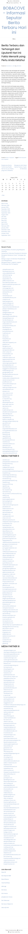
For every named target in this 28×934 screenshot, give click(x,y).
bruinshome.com (8, 733)
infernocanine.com (9, 770)
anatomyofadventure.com (10, 787)
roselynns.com (6, 299)
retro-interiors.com (8, 393)
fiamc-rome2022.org (8, 576)
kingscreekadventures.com (10, 322)
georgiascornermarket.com (10, 544)
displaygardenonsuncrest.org (10, 626)
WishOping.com (7, 327)
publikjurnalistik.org (9, 849)
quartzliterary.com (7, 563)
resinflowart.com (8, 693)
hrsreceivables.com (8, 354)
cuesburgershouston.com (10, 659)
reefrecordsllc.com (8, 712)
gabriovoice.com (8, 691)
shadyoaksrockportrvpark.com (11, 521)
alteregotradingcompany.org (10, 421)
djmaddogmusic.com (9, 779)
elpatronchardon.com (8, 572)
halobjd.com (6, 310)
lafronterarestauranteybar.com (12, 740)
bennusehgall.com (7, 501)
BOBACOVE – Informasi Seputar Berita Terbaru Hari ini (14, 20)
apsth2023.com (7, 445)
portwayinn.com (8, 778)
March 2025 (4, 224)
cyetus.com (5, 408)
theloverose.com (8, 689)
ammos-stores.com (9, 813)
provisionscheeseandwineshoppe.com (13, 471)
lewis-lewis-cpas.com (8, 404)
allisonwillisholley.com (9, 774)
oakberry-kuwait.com (8, 561)
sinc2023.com (6, 465)
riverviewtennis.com (8, 623)
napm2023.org (6, 436)
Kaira (15, 930)
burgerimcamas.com (9, 864)
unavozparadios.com (8, 516)
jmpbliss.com (6, 344)
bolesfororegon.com (9, 830)
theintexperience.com (8, 271)
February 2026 (5, 205)
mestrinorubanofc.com (10, 836)
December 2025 (5, 209)
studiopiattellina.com (8, 566)
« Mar (3, 195)
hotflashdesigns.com (8, 370)
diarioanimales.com (8, 512)
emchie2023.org (7, 478)
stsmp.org (5, 294)
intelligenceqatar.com (8, 312)
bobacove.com (6, 604)
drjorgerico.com (7, 346)
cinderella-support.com (9, 357)
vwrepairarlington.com (10, 650)
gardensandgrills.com (9, 794)
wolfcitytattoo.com (8, 736)
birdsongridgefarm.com (10, 817)
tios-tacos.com (7, 719)
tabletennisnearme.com (9, 636)
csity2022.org (6, 497)
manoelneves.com (7, 295)
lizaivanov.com (7, 673)
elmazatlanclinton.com (9, 529)
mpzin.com (5, 335)
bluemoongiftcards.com (10, 802)
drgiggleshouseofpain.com (10, 369)
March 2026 (4, 203)
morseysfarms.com (8, 621)
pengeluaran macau (6, 897)
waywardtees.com (7, 279)
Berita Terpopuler (10, 157)
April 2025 (4, 222)
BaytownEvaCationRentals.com (11, 307)
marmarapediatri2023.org (9, 476)
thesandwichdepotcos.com (10, 367)
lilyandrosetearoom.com (10, 742)
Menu (14, 39)
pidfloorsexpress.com (8, 280)
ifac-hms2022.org (7, 490)
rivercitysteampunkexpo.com (11, 804)
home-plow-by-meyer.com (11, 676)
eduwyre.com (6, 391)
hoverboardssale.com (8, 290)
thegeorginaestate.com (9, 598)
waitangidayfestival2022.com (10, 451)
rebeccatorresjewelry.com (9, 342)
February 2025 (5, 226)
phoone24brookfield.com (9, 606)
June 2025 (4, 218)
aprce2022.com (7, 423)
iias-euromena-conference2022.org (12, 493)
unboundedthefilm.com (9, 273)
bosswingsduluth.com (8, 587)
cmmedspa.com (8, 791)
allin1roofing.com (8, 783)
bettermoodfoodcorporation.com (11, 284)
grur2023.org (6, 432)
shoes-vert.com (7, 518)
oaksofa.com (6, 638)
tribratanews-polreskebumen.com (13, 845)
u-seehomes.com (7, 385)
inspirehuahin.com (7, 361)
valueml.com (6, 340)
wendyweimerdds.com (8, 350)
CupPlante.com (7, 333)
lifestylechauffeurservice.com (10, 374)
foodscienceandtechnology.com (12, 858)
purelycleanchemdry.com (9, 325)
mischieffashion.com (8, 389)
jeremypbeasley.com (8, 365)
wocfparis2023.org (7, 463)
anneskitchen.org (8, 708)
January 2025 (4, 228)
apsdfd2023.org (7, 438)
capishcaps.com (7, 641)
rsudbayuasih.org (8, 847)
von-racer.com (6, 550)
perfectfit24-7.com (7, 546)
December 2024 (5, 229)
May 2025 (4, 220)
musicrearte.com (7, 619)
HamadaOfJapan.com (8, 318)
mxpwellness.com (8, 768)
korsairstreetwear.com (10, 697)
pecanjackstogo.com (9, 725)
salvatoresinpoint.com (8, 380)
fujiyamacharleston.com (9, 570)
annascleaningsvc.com (10, 734)
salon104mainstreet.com (9, 553)
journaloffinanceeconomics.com (12, 854)
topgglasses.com (8, 703)
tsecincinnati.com (7, 503)
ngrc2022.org (6, 400)
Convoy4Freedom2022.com (10, 430)
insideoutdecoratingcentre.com (11, 378)
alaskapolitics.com (7, 292)
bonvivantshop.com (8, 331)
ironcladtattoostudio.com (10, 731)
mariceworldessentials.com (10, 578)
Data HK (3, 872)
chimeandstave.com (9, 686)
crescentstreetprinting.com (11, 665)
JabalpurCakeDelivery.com (10, 309)
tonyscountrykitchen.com (9, 591)
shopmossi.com (8, 764)
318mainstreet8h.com (8, 557)
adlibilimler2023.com (8, 415)
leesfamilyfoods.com (8, 402)
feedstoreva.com (7, 630)
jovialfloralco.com (7, 382)
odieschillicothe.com (8, 533)
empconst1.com (7, 355)
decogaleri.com (7, 514)
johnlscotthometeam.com (9, 384)
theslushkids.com (8, 746)
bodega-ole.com (8, 832)
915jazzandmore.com (8, 581)
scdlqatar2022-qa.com (8, 467)
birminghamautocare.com (9, 589)
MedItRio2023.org (7, 447)
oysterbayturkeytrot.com (10, 738)
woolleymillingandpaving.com (11, 753)
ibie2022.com (6, 425)
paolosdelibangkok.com (9, 602)
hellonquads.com (7, 510)
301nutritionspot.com (9, 811)
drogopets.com (7, 632)
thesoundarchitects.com (10, 781)
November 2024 (5, 231)
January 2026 (4, 207)
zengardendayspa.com (10, 727)
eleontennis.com (7, 406)
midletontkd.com (8, 793)
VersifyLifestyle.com (8, 320)
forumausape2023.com (9, 440)
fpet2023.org (6, 397)
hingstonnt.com (7, 286)
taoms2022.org (7, 491)
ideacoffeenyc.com (7, 531)
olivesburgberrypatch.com (11, 744)
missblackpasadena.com (10, 706)
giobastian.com (8, 748)
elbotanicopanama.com (9, 520)
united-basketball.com (10, 718)
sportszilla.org (6, 613)
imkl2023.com (6, 442)
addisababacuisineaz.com (10, 862)
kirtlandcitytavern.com (10, 809)
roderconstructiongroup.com (10, 505)
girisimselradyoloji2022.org (10, 480)
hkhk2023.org (6, 434)
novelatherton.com (9, 838)
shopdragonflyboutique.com (10, 611)
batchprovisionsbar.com (9, 615)
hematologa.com (8, 671)
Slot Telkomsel (5, 900)
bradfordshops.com (8, 410)
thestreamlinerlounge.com (11, 834)
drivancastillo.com (8, 789)
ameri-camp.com (7, 352)
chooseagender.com (8, 288)
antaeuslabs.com (7, 324)
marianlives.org (7, 277)
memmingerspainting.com (10, 363)
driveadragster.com (9, 669)
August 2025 (4, 214)
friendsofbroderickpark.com (10, 565)
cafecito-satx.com (8, 721)
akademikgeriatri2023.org (9, 475)
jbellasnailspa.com (7, 593)
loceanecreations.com (9, 815)
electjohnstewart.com (9, 841)
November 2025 (5, 211)
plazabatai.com (7, 506)
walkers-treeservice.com (10, 763)
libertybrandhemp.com (10, 823)
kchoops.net (7, 806)
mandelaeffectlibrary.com (9, 297)
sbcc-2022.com (6, 427)
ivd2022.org (6, 495)
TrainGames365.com (8, 305)
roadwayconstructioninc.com (10, 610)
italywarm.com (7, 852)
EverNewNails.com (7, 376)
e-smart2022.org (7, 399)
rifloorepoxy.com (8, 751)
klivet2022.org (6, 488)
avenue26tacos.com (9, 701)
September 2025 (5, 213)
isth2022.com (6, 460)
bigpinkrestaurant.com (9, 359)
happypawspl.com (7, 540)
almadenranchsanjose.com (10, 412)
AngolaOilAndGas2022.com (10, 428)
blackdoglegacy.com (9, 680)
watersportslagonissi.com (9, 387)
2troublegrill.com (8, 757)
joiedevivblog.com (8, 819)
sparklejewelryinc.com (9, 729)
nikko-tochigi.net (8, 798)
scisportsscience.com (9, 860)
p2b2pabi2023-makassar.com (10, 461)
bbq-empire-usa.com (8, 628)
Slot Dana (4, 890)
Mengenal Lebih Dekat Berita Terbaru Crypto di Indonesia (20, 167)
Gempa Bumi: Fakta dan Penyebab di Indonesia (14, 253)
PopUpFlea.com (7, 339)
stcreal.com (6, 337)
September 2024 (5, 235)
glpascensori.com (8, 749)
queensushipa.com (8, 348)
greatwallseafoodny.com (10, 688)
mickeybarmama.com (8, 608)
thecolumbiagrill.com (8, 469)
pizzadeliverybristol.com (9, 536)
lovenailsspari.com (7, 559)
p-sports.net (7, 695)
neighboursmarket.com (10, 826)
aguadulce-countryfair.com (10, 583)
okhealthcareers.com (8, 269)
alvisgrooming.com (8, 596)
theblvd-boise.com (7, 395)
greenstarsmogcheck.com (9, 538)
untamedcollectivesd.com (10, 766)
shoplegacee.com (7, 329)
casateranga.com (8, 759)
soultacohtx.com (7, 640)
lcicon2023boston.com (8, 449)
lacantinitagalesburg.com (9, 535)
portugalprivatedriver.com (10, 548)
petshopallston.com (9, 699)
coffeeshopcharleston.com (10, 551)
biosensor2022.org (8, 484)
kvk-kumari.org (8, 856)
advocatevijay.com (7, 413)
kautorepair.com (7, 525)
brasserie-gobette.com (9, 617)
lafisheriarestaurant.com (9, 580)
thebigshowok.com (9, 684)
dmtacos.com (7, 663)
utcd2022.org (6, 482)
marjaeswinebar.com (8, 527)
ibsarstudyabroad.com (9, 499)
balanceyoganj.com (8, 301)
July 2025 (3, 216)
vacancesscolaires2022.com (10, 453)
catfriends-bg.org (7, 275)
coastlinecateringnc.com (10, 658)
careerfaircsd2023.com (9, 443)
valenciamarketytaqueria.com (11, 710)
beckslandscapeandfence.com (11, 654)
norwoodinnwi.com (9, 824)
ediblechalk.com (7, 634)
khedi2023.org (6, 473)
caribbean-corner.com (9, 800)
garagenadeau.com (8, 372)
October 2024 (5, 233)
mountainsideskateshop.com (11, 808)
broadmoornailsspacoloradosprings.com (14, 704)
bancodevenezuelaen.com (9, 282)
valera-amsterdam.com (10, 821)
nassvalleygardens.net (10, 839)
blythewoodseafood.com (9, 600)
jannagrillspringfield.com (9, 568)
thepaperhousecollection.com (12, 772)
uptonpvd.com (7, 755)
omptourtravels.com (9, 843)
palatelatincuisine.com (10, 678)
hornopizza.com (8, 667)
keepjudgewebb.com (9, 785)
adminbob (19, 66)
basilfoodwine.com (9, 796)
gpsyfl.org (5, 643)
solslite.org (7, 776)
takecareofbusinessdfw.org (10, 316)
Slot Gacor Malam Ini (7, 904)
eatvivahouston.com (9, 682)
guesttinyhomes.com (9, 674)
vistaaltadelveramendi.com (11, 656)
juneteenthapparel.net (10, 851)
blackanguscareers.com (10, 828)
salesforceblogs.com (8, 303)
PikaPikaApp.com (7, 314)
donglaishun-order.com (9, 574)
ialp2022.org (6, 486)
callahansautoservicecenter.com (11, 542)
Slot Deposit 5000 (6, 875)
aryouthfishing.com (9, 716)
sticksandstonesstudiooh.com (12, 761)
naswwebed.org (7, 417)
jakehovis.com (6, 585)
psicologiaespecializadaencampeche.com (14, 661)
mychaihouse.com (7, 595)
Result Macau (5, 879)
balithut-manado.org (8, 419)
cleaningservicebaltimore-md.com (13, 652)
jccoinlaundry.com (7, 523)
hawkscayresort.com (8, 508)
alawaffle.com (7, 714)
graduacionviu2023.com (10, 723)
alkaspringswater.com (8, 555)
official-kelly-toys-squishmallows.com (12, 625)
